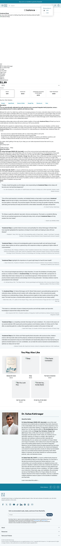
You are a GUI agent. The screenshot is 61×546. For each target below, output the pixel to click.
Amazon (3, 103)
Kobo (47, 103)
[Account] (55, 5)
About (3, 527)
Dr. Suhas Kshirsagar (7, 66)
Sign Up (49, 515)
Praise (1, 180)
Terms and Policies (6, 535)
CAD (47, 13)
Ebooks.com (39, 103)
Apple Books (11, 103)
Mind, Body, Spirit (4, 144)
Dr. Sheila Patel (6, 67)
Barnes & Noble (21, 103)
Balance (2, 77)
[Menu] (2, 5)
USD (47, 10)
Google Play (30, 103)
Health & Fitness (4, 147)
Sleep (11, 147)
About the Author (4, 149)
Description (3, 105)
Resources (4, 531)
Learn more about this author (30, 480)
